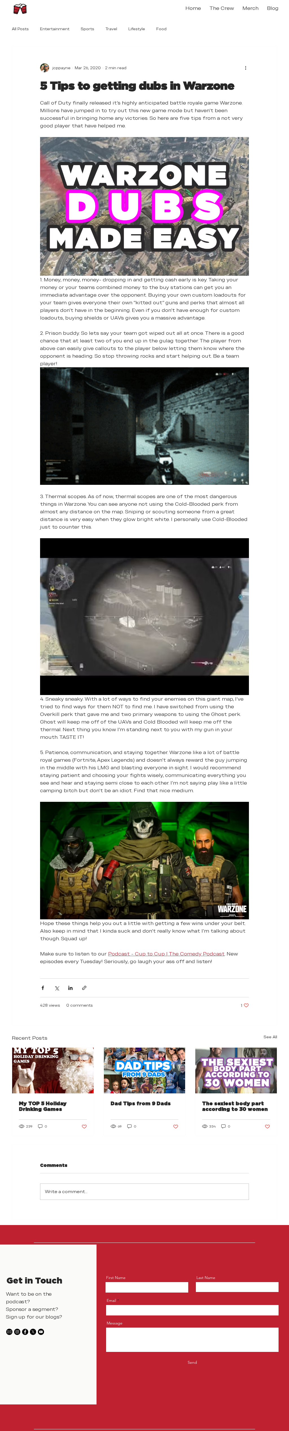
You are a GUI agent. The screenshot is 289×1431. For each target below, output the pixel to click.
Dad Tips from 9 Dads (141, 1103)
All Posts (20, 28)
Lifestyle (136, 28)
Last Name (205, 1278)
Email (111, 1300)
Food (161, 28)
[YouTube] (41, 1332)
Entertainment (54, 28)
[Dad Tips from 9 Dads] (144, 1070)
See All (270, 1036)
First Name (116, 1278)
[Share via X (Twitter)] (56, 988)
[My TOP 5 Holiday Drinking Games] (53, 1070)
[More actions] (245, 67)
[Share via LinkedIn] (70, 988)
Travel (111, 28)
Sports (87, 28)
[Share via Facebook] (42, 988)
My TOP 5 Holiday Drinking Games (43, 1106)
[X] (33, 1332)
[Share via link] (84, 988)
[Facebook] (25, 1332)
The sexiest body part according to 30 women (235, 1106)
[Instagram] (17, 1332)
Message (114, 1323)
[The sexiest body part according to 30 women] (236, 1070)
